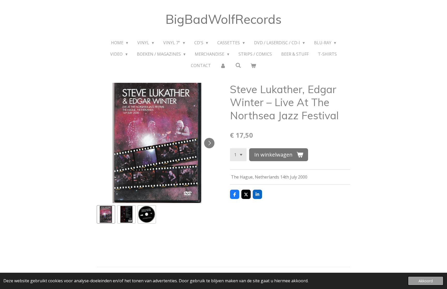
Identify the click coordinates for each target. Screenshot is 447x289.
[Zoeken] (238, 65)
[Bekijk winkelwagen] (253, 65)
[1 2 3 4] (238, 154)
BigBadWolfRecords (223, 19)
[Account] (223, 65)
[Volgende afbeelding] (209, 143)
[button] (106, 214)
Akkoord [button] (426, 280)
